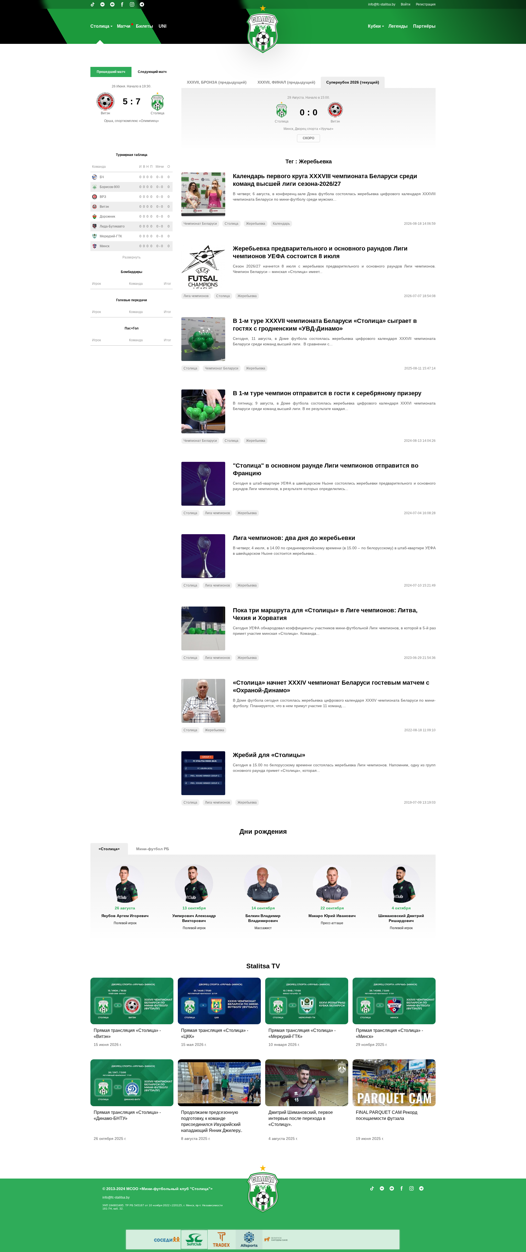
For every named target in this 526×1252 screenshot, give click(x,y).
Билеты (144, 26)
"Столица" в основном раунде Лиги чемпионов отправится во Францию (325, 469)
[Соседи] (166, 1239)
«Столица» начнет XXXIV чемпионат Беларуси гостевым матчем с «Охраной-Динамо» (331, 686)
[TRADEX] (221, 1239)
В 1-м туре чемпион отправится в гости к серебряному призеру (327, 393)
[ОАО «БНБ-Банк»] (276, 1239)
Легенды (398, 26)
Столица (99, 26)
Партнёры (424, 26)
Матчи (123, 26)
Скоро (308, 138)
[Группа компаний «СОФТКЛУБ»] (194, 1239)
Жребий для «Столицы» (269, 755)
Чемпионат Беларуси (200, 224)
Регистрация (426, 4)
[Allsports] (249, 1239)
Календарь (281, 224)
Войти (405, 4)
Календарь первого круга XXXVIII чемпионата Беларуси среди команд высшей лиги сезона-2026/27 (325, 180)
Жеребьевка (255, 224)
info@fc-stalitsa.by (381, 4)
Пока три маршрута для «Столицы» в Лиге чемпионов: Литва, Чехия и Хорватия (325, 614)
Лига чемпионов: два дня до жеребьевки (294, 537)
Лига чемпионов (196, 296)
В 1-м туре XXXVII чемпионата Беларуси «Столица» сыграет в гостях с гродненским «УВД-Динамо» (325, 324)
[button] (124, 897)
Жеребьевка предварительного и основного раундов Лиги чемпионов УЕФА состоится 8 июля (320, 252)
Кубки (374, 26)
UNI (162, 26)
